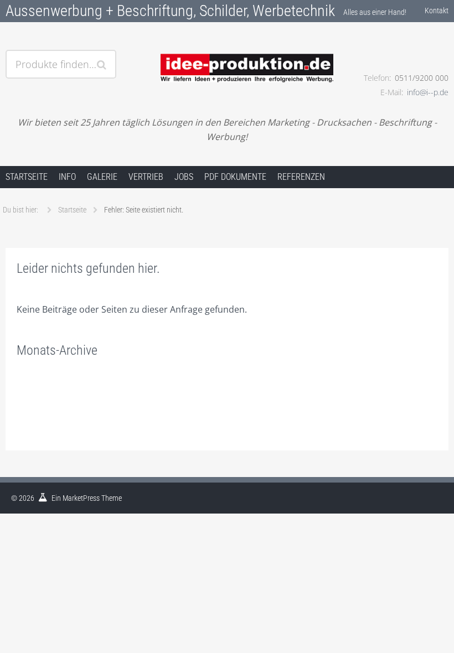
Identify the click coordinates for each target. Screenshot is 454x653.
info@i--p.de (427, 92)
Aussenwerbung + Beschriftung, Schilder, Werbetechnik (170, 11)
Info (67, 177)
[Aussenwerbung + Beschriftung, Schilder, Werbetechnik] (227, 53)
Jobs (183, 177)
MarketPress (81, 498)
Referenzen (301, 177)
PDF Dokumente (235, 177)
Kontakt (436, 10)
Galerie (102, 177)
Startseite (27, 177)
